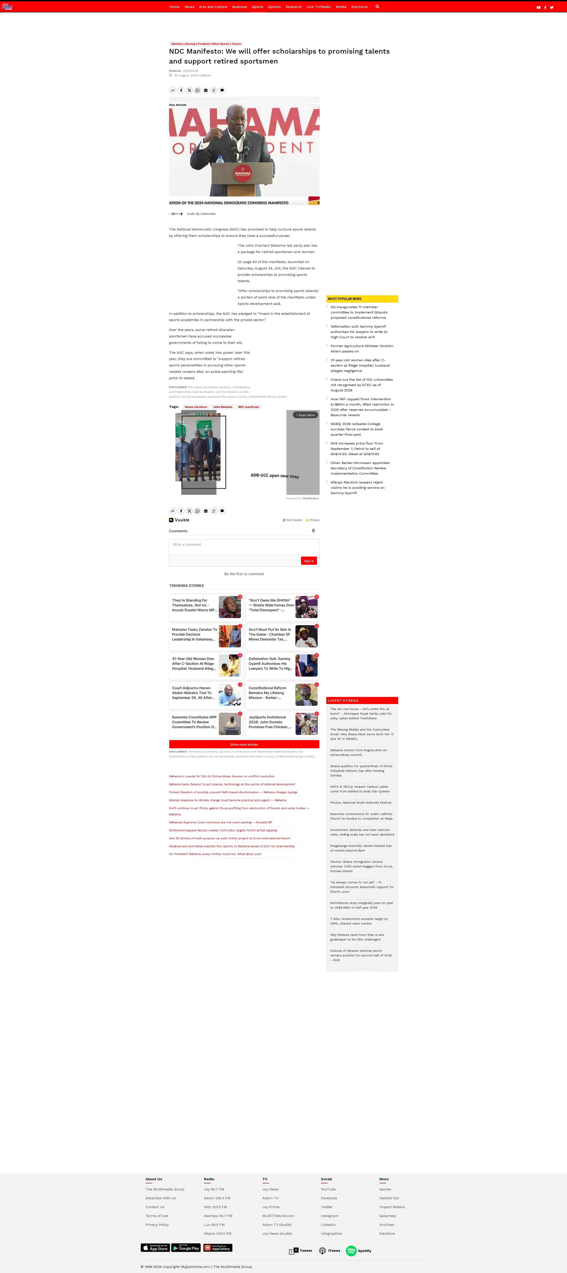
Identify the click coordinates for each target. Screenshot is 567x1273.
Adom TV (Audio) (276, 1225)
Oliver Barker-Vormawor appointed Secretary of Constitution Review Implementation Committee (360, 468)
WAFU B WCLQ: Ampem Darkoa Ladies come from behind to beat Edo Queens (360, 791)
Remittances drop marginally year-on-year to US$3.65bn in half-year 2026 (361, 907)
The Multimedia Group (165, 1189)
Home (174, 7)
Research (294, 7)
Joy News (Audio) (277, 1233)
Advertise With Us (161, 1198)
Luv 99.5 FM (214, 1225)
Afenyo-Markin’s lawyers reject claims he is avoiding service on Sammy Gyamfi (357, 487)
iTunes (333, 1250)
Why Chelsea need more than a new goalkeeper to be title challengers (357, 939)
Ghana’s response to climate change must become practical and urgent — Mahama (227, 800)
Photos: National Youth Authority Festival (361, 805)
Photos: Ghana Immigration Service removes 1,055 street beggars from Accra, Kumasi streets (361, 868)
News (189, 7)
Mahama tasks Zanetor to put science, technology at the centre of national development (232, 784)
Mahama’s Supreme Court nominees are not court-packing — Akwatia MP (220, 822)
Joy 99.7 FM (214, 1189)
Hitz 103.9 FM (215, 1207)
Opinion (274, 7)
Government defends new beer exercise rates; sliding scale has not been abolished (362, 834)
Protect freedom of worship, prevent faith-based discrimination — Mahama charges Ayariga (233, 792)
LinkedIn (328, 1225)
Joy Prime (271, 1207)
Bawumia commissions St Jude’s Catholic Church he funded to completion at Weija (361, 818)
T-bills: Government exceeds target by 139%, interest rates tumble (359, 923)
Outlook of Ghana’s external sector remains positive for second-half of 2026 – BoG (361, 957)
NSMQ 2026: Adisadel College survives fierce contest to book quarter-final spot (357, 429)
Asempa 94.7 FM (218, 1216)
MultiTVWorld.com (278, 1216)
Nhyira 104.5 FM (217, 1233)
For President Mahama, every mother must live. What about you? (215, 854)
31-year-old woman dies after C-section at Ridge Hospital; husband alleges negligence (360, 365)
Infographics (331, 1233)
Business (239, 7)
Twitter (327, 1207)
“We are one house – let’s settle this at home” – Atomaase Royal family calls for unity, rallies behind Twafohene (361, 716)
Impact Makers (392, 1207)
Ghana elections (196, 406)
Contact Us (155, 1207)
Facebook (329, 1198)
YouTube (328, 1189)
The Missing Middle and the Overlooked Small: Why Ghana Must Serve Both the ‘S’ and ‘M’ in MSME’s (362, 736)
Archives (386, 1225)
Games (385, 1189)
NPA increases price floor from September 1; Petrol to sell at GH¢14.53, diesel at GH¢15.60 (357, 448)
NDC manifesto (248, 406)
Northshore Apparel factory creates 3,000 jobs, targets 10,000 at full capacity (223, 830)
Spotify (364, 1250)
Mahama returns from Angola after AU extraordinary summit (358, 754)
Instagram (329, 1216)
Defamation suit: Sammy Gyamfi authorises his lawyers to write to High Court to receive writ (359, 331)
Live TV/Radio (319, 7)
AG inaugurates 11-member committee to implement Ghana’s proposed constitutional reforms (359, 312)
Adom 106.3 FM (217, 1198)
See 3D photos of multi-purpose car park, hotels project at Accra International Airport (229, 838)
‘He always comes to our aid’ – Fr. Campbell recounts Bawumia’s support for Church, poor (362, 889)
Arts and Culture (213, 7)
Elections (359, 7)
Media (341, 7)
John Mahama (222, 406)
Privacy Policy (157, 1225)
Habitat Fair (389, 1198)
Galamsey (387, 1216)
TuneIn (305, 1250)
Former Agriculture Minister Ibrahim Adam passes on (362, 348)
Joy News (270, 1189)
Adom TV (270, 1198)
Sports (257, 7)
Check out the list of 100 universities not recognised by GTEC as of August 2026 (362, 384)
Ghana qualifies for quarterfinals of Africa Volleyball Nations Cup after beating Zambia (361, 773)
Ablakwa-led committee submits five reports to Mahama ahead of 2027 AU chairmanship (232, 846)
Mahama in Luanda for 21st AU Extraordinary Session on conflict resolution (221, 776)
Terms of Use (157, 1216)
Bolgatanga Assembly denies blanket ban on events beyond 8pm (361, 850)
